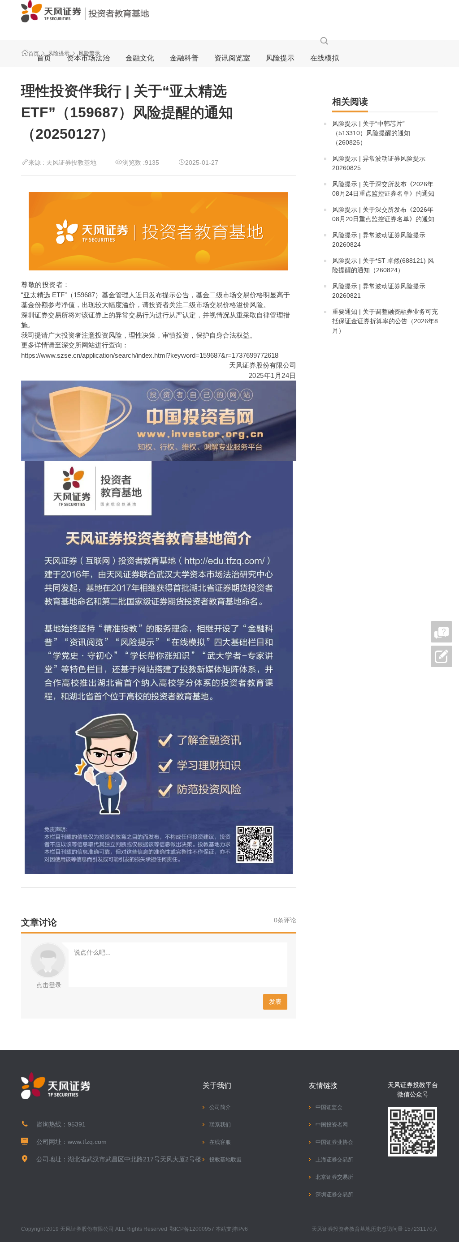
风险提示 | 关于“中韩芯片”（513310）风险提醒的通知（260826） (371, 133)
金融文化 (140, 58)
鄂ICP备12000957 (191, 1229)
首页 (44, 58)
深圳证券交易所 (334, 1194)
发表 (275, 1001)
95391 (77, 1124)
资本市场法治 (88, 58)
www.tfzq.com (87, 1141)
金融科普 (184, 58)
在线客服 (220, 1142)
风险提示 (280, 58)
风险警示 (89, 53)
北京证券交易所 (334, 1177)
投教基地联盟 (225, 1159)
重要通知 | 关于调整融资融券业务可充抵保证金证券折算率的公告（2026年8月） (385, 321)
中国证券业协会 (334, 1142)
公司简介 (220, 1107)
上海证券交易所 (334, 1159)
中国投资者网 (332, 1125)
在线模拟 (324, 58)
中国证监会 (329, 1107)
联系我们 (220, 1125)
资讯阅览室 (232, 58)
